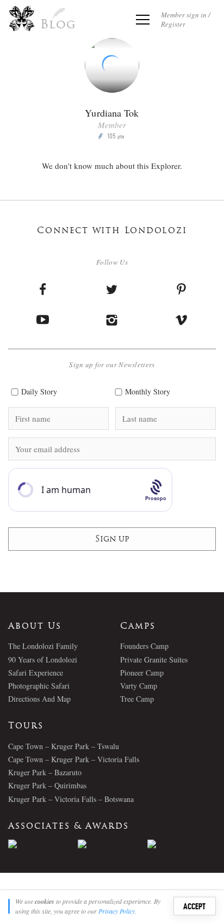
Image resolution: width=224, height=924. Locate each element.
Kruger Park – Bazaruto (45, 772)
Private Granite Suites (154, 659)
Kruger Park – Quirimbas (47, 785)
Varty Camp (138, 685)
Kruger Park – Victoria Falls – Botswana (71, 799)
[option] (43, 844)
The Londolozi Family (43, 646)
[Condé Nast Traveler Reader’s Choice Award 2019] (43, 844)
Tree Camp (137, 699)
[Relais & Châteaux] (182, 844)
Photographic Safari (39, 685)
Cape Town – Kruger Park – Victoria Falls (73, 759)
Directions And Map (39, 699)
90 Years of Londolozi (42, 659)
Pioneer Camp (142, 672)
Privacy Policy (116, 911)
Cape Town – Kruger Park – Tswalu (63, 746)
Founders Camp (144, 646)
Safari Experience (35, 672)
